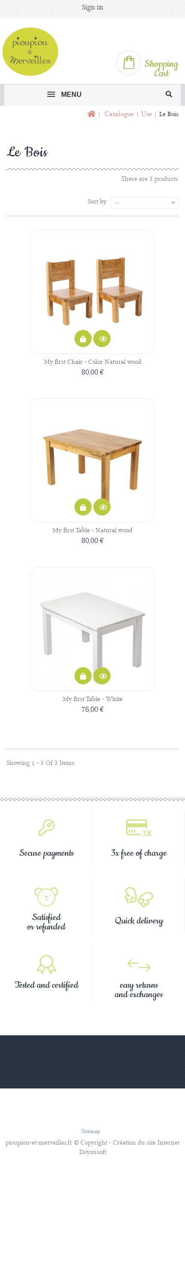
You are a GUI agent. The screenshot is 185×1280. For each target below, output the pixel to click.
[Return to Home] (90, 114)
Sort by (97, 201)
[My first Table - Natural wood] (92, 460)
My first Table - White (93, 699)
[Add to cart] (83, 339)
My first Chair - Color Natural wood (93, 362)
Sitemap (90, 1131)
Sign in (92, 7)
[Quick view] (102, 338)
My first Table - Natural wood (92, 530)
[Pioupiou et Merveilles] (34, 51)
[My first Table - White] (92, 629)
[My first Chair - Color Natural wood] (92, 292)
